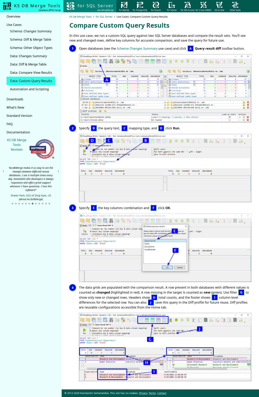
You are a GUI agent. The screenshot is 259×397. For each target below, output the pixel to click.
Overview (13, 16)
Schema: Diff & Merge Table (30, 39)
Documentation (18, 132)
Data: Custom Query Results (31, 81)
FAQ (10, 124)
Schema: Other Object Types (31, 48)
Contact (161, 393)
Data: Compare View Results (31, 72)
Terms (152, 393)
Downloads (15, 99)
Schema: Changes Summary (31, 31)
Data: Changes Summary (28, 56)
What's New (15, 107)
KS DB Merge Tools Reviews (16, 145)
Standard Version (19, 116)
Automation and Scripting (29, 89)
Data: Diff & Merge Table (28, 64)
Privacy (143, 393)
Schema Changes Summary (137, 48)
